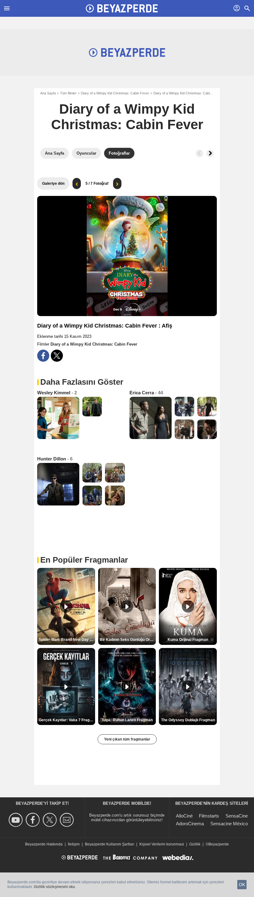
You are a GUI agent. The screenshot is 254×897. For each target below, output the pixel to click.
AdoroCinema (190, 823)
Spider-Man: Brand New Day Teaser (67, 639)
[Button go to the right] (210, 153)
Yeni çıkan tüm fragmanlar (127, 739)
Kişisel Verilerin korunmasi (161, 844)
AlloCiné (184, 815)
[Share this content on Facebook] (43, 356)
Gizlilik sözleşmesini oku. (55, 887)
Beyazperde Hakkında (44, 844)
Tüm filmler (68, 93)
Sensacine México (229, 823)
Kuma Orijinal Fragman (188, 639)
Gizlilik (194, 844)
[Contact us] (68, 820)
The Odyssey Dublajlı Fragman (188, 720)
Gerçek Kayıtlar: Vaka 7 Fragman (67, 720)
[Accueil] (122, 8)
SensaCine (237, 815)
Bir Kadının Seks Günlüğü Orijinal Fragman (128, 639)
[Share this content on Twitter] (57, 356)
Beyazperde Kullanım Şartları (109, 844)
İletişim (74, 844)
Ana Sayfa (48, 93)
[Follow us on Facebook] (34, 820)
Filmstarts (209, 815)
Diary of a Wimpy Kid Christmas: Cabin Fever (115, 93)
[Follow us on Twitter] (51, 820)
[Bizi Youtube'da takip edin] (16, 820)
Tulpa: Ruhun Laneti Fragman (127, 720)
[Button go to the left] (199, 153)
